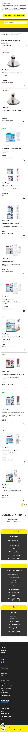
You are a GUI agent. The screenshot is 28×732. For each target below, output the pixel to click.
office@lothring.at (14, 548)
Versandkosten (4, 692)
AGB (2, 675)
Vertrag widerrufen (5, 695)
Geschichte (3, 650)
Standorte (3, 652)
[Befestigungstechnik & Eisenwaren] (18, 531)
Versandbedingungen (6, 683)
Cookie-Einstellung (8, 15)
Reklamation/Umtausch (6, 686)
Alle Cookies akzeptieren (19, 15)
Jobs (2, 655)
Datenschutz (4, 673)
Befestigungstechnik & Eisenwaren (12, 33)
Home (2, 33)
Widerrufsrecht (4, 690)
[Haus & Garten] (10, 531)
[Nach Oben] (26, 730)
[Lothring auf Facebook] (1, 662)
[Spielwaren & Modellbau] (16, 531)
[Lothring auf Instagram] (3, 662)
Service (2, 657)
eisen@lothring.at (14, 586)
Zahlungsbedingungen (6, 688)
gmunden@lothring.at (14, 624)
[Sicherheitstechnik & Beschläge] (14, 531)
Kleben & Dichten (5, 34)
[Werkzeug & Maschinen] (12, 531)
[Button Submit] (24, 84)
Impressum (3, 671)
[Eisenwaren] (14, 566)
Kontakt (2, 659)
